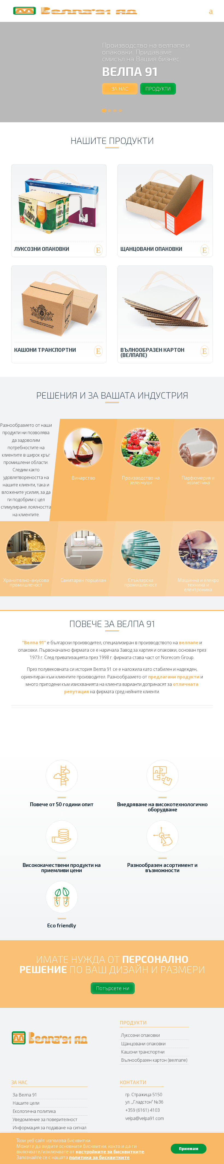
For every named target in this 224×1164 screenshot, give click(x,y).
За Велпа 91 (25, 1095)
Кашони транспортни (45, 350)
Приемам (188, 1148)
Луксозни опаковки (41, 249)
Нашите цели (26, 1103)
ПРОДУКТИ (158, 88)
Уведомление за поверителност (45, 1119)
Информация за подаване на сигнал (49, 1128)
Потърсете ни (112, 988)
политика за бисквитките (99, 1157)
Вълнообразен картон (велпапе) (152, 352)
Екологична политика (34, 1111)
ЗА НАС (119, 88)
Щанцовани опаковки (151, 249)
